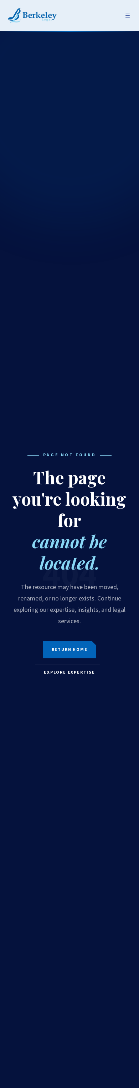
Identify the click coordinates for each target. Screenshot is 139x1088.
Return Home (70, 650)
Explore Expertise (69, 672)
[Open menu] (127, 15)
